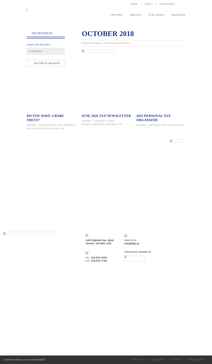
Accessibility (158, 360)
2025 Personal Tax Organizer (153, 118)
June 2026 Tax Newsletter (106, 116)
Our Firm (116, 15)
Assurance (100, 121)
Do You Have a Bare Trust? (45, 118)
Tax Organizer (175, 125)
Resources (178, 15)
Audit (110, 121)
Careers (134, 4)
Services (135, 15)
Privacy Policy (138, 360)
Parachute (199, 360)
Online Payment (167, 4)
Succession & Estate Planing (43, 128)
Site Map (176, 360)
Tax (62, 128)
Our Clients (156, 15)
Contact (149, 4)
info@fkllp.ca (131, 243)
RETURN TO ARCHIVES (47, 63)
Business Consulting (51, 125)
